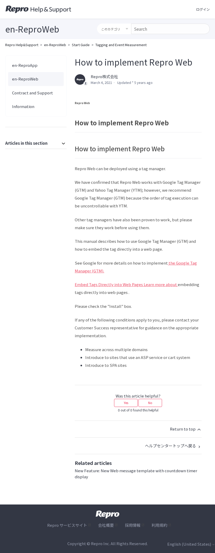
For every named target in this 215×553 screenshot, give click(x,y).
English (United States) (189, 544)
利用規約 (159, 525)
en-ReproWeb (55, 44)
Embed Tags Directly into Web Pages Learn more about (126, 284)
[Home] (38, 9)
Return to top (183, 429)
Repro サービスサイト (67, 525)
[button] (203, 9)
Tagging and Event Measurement (121, 44)
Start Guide (81, 44)
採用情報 (133, 525)
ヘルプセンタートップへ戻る (171, 445)
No (150, 402)
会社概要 (106, 525)
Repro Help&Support (21, 44)
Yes (126, 402)
